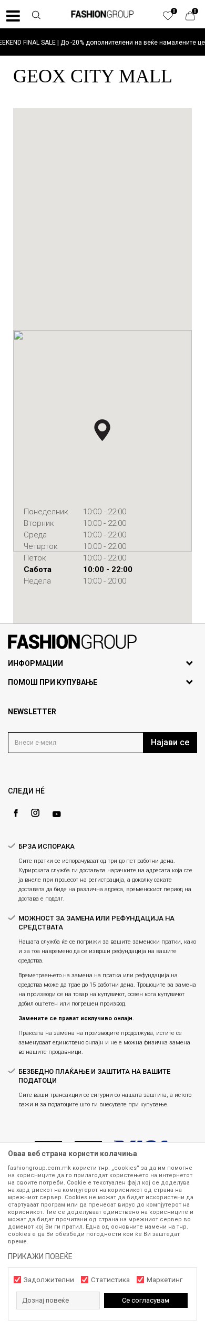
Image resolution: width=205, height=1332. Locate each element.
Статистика (110, 1280)
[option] (102, 42)
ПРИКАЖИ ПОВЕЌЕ (40, 1256)
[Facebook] (16, 813)
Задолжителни (49, 1280)
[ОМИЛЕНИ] (173, 18)
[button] (36, 16)
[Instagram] (35, 813)
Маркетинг (164, 1280)
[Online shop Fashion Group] (102, 14)
